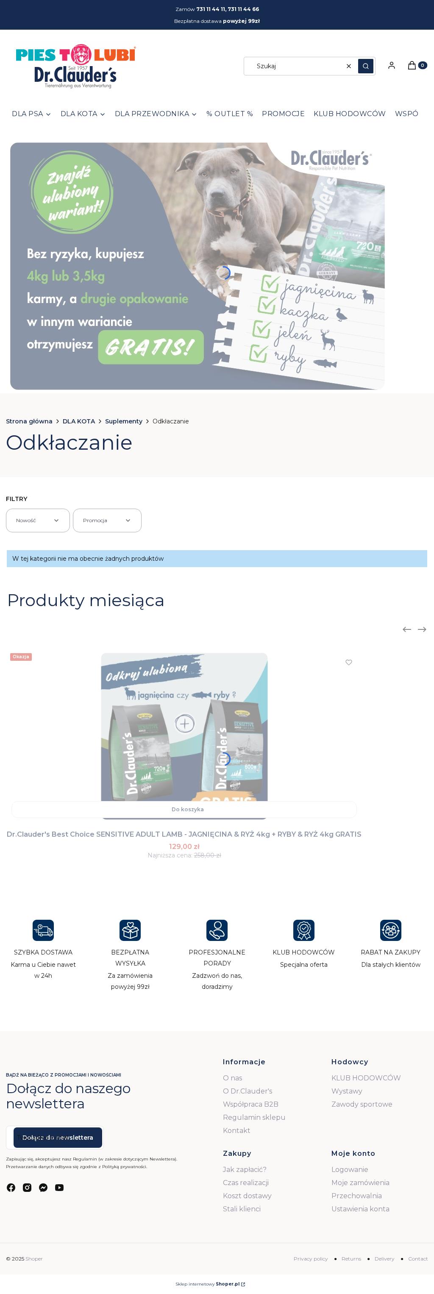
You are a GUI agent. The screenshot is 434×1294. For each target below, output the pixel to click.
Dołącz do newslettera (57, 1137)
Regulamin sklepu (254, 1117)
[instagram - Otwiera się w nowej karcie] (27, 1188)
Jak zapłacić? (245, 1170)
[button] (365, 66)
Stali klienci (242, 1209)
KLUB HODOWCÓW (366, 1078)
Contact (418, 1258)
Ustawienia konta (360, 1209)
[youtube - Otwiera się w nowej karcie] (59, 1188)
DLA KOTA (79, 421)
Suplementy (123, 421)
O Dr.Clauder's (247, 1091)
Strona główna (29, 421)
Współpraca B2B (250, 1104)
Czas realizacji (246, 1183)
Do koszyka (188, 809)
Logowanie (349, 1170)
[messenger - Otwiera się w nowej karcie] (43, 1188)
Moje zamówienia (360, 1183)
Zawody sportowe (361, 1104)
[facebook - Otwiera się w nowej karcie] (11, 1188)
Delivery (385, 1258)
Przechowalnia (356, 1196)
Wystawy (346, 1091)
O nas (232, 1078)
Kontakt (236, 1131)
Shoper (34, 1258)
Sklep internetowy (207, 1284)
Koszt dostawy (247, 1196)
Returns (351, 1258)
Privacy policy (311, 1258)
